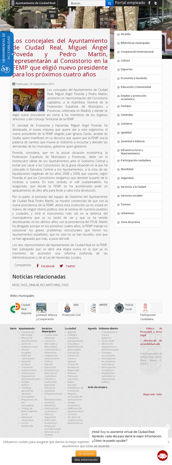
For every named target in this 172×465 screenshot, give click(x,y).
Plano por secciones (73, 377)
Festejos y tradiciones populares (50, 382)
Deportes (127, 69)
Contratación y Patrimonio (52, 351)
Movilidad (127, 169)
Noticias (72, 373)
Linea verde (108, 341)
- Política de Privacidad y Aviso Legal (151, 332)
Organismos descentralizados (30, 377)
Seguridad (127, 178)
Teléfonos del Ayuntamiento (75, 410)
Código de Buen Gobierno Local (29, 411)
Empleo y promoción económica (133, 97)
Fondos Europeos (26, 351)
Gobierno (126, 123)
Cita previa (73, 344)
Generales (127, 114)
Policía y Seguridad (50, 416)
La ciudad (70, 328)
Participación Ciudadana (109, 369)
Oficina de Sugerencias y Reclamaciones (110, 347)
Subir (159, 394)
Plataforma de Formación (75, 389)
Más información (86, 460)
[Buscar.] (110, 3)
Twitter (70, 266)
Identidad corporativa (27, 419)
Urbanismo (127, 213)
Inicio (13, 328)
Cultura (125, 60)
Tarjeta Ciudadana (74, 404)
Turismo (126, 204)
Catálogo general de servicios (27, 391)
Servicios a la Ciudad (133, 186)
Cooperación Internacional (137, 51)
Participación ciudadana (136, 160)
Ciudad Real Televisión (51, 336)
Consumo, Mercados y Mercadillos (50, 344)
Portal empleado (130, 2)
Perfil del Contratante (28, 357)
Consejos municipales (108, 354)
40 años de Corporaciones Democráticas (75, 420)
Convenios (27, 367)
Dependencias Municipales (75, 348)
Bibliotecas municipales (135, 42)
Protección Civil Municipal (52, 427)
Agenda (72, 332)
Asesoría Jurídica (26, 363)
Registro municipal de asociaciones (75, 396)
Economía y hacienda (134, 78)
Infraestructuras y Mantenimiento (132, 151)
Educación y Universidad (136, 87)
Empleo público (25, 383)
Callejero (72, 335)
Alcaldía (125, 34)
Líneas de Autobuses (73, 366)
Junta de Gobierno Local (29, 345)
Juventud (49, 402)
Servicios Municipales (49, 330)
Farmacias (73, 352)
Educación (50, 367)
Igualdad (126, 132)
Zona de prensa (130, 222)
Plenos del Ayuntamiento (29, 339)
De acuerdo (86, 453)
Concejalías (27, 396)
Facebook (47, 266)
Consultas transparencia (75, 339)
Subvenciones (28, 370)
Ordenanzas (28, 373)
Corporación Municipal (27, 333)
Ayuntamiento (27, 328)
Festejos (126, 106)
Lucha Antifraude (27, 424)
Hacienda (49, 388)
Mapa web (73, 370)
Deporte (48, 364)
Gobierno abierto (108, 328)
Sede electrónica (97, 387)
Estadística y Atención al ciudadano (51, 373)
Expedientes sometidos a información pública (108, 377)
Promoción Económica (50, 422)
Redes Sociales (72, 383)
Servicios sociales (131, 195)
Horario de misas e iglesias (73, 358)
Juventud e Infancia (133, 141)
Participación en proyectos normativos (109, 361)
